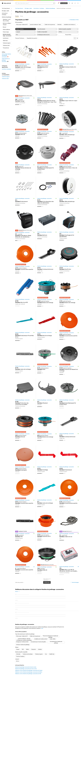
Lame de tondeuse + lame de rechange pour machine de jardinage (36, 24)
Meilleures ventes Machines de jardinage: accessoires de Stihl (28, 672)
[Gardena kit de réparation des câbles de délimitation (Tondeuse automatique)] (47, 191)
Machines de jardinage (6, 17)
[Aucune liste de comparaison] (72, 3)
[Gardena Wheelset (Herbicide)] (47, 393)
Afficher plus (47, 582)
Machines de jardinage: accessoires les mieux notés (26, 667)
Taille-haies (5, 40)
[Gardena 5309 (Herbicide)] (47, 359)
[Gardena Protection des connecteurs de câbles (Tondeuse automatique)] (25, 393)
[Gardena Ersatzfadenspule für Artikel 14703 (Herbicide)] (69, 393)
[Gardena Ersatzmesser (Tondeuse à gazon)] (69, 460)
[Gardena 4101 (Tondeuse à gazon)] (25, 526)
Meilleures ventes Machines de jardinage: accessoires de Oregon (28, 669)
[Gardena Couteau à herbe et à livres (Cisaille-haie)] (69, 57)
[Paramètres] (58, 3)
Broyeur (4, 27)
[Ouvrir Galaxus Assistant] (69, 3)
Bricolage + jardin (5, 10)
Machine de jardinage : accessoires (7, 35)
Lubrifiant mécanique (6, 69)
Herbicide (59, 24)
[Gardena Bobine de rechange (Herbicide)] (47, 292)
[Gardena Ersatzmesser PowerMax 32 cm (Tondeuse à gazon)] (25, 325)
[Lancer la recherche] (16, 3)
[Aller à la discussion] (47, 599)
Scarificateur (5, 38)
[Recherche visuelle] (54, 3)
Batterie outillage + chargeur (7, 24)
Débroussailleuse (6, 29)
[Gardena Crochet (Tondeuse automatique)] (47, 124)
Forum (16, 591)
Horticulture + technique (5, 14)
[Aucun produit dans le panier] (78, 3)
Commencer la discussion (72, 590)
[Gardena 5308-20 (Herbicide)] (47, 560)
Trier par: (17, 38)
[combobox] (22, 38)
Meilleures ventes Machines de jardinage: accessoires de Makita (28, 670)
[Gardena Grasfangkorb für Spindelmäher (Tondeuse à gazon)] (69, 225)
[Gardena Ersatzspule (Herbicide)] (25, 460)
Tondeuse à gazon (6, 43)
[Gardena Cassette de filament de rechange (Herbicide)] (69, 359)
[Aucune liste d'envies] (75, 3)
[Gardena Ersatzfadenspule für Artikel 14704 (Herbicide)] (47, 158)
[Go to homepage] (6, 3)
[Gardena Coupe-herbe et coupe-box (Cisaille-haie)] (69, 90)
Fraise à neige (6, 32)
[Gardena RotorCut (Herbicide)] (47, 57)
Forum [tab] (21, 16)
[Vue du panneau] (75, 38)
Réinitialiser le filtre (74, 19)
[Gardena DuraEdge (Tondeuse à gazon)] (47, 460)
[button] (33, 64)
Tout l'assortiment (6, 8)
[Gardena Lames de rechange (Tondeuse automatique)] (25, 57)
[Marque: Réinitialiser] (35, 29)
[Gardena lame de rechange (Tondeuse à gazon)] (47, 325)
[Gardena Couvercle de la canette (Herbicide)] (25, 259)
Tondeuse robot (6, 45)
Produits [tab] (17, 16)
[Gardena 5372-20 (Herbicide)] (25, 426)
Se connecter (64, 3)
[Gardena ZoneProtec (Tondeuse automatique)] (69, 259)
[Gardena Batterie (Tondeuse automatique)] (47, 225)
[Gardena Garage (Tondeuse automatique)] (25, 90)
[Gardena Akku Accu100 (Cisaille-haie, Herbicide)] (25, 292)
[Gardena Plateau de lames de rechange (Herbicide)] (25, 158)
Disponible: (29, 38)
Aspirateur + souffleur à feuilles (7, 20)
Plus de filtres (68, 34)
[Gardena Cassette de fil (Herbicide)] (47, 526)
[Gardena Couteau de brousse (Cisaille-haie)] (47, 259)
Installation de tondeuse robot (70, 24)
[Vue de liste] (77, 38)
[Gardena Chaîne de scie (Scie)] (69, 526)
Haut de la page (75, 582)
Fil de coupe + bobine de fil (21, 24)
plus (42, 627)
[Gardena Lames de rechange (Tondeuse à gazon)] (25, 359)
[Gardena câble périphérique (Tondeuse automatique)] (69, 124)
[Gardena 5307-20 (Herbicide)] (25, 124)
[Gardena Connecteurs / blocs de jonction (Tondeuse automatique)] (69, 158)
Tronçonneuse (6, 47)
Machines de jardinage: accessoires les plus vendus (25, 665)
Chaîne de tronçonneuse (50, 24)
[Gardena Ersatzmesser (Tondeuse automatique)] (25, 191)
